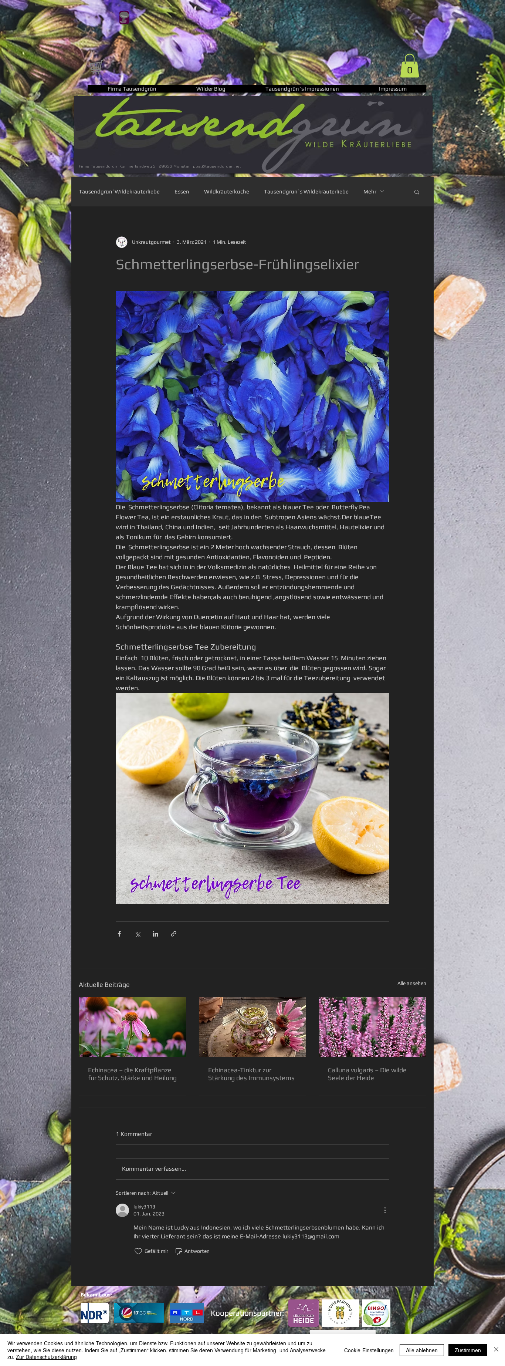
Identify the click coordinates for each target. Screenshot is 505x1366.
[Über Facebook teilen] (119, 933)
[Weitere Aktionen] (384, 1210)
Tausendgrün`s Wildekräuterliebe (306, 191)
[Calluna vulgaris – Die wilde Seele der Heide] (372, 1027)
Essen (181, 191)
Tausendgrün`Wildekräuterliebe (119, 191)
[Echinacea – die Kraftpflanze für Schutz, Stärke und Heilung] (132, 1027)
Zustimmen (468, 1350)
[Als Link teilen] (173, 933)
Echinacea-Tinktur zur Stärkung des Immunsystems (251, 1074)
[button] (410, 66)
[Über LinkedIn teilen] (155, 933)
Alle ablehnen (422, 1350)
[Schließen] (496, 1350)
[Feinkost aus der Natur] (96, 66)
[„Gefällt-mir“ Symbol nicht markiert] (138, 1251)
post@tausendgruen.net (217, 165)
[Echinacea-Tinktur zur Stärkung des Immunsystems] (252, 1027)
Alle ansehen (411, 983)
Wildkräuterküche (226, 191)
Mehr (369, 191)
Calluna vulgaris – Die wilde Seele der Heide (367, 1074)
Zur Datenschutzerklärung (46, 1356)
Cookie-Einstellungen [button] (369, 1350)
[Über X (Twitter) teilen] (137, 933)
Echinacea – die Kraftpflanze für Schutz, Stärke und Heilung (132, 1074)
